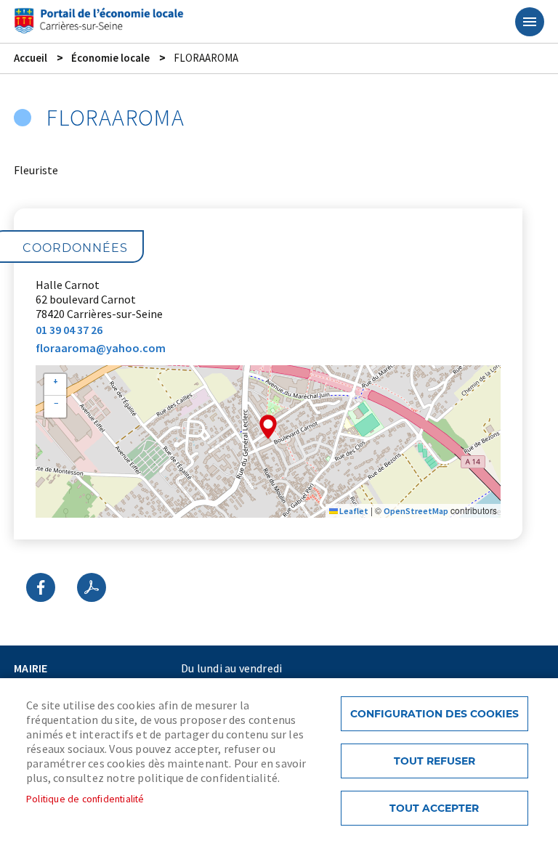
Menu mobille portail (529, 21)
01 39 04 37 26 (69, 329)
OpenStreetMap (416, 510)
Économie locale (110, 58)
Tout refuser (434, 761)
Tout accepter (434, 808)
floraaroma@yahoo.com (101, 348)
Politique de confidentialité (85, 799)
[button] (268, 426)
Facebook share (40, 587)
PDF (91, 587)
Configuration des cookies (434, 714)
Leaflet (353, 510)
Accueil (30, 58)
